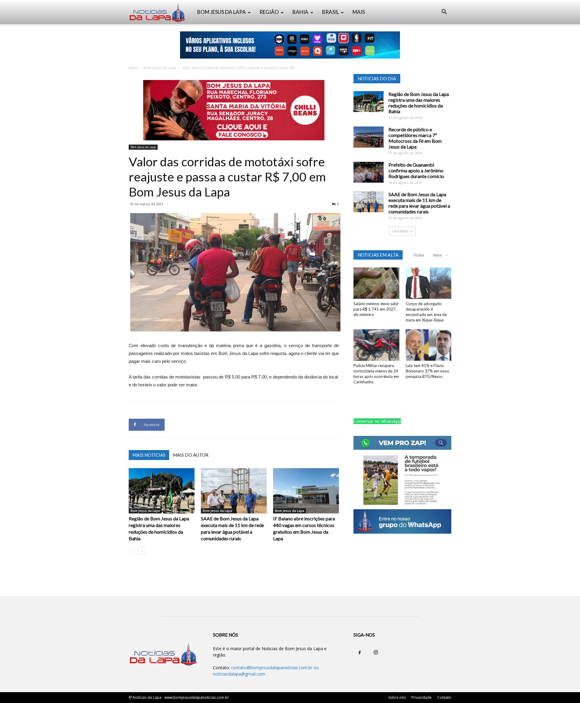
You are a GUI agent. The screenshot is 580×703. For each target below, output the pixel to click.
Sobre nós (397, 697)
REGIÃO (269, 12)
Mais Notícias (149, 455)
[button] (444, 12)
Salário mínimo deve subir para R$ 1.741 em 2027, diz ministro (376, 309)
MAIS (359, 12)
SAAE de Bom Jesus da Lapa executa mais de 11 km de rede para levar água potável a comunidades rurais (419, 202)
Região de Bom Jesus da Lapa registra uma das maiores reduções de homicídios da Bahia (418, 102)
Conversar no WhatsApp (377, 421)
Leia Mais (400, 231)
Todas (418, 255)
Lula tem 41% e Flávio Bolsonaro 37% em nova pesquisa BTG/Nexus (427, 371)
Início (133, 67)
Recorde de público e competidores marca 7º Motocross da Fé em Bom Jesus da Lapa (415, 137)
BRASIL (330, 12)
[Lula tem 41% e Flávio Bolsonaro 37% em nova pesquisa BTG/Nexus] (429, 345)
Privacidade (421, 697)
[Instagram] (376, 653)
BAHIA (300, 12)
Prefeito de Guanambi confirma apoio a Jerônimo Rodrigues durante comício (416, 170)
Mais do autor (190, 455)
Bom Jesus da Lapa (159, 67)
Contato (444, 697)
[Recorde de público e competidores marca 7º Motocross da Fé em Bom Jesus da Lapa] (368, 137)
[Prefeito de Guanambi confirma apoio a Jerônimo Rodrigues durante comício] (368, 172)
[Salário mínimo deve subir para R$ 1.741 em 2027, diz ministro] (376, 283)
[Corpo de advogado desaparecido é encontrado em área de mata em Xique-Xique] (429, 283)
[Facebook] (359, 653)
